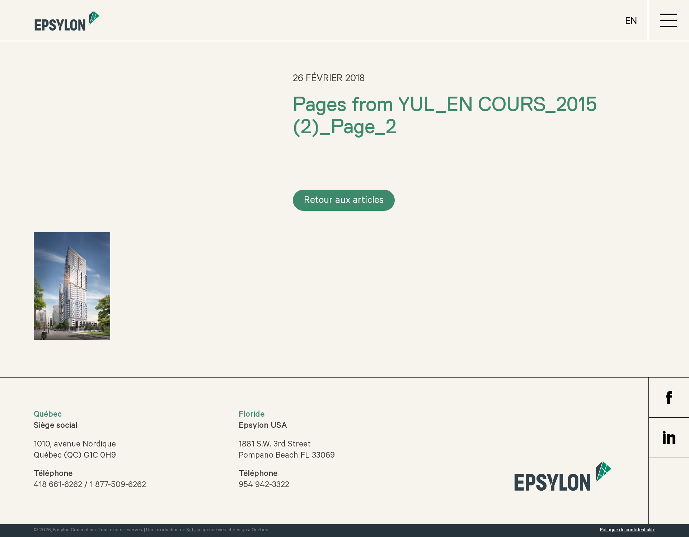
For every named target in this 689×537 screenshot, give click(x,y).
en (631, 22)
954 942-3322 (264, 485)
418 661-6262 (58, 485)
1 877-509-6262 (118, 485)
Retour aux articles (344, 201)
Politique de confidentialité (627, 530)
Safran (193, 530)
